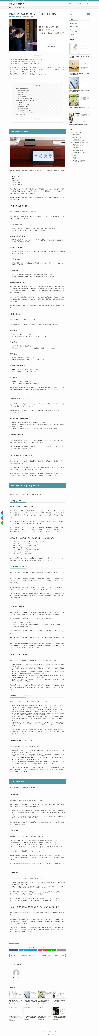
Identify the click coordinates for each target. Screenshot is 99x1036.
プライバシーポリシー (48, 1031)
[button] (13, 950)
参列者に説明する (22, 96)
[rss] (87, 0)
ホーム (41, 1031)
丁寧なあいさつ (21, 102)
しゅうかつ (16, 978)
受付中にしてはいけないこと (24, 110)
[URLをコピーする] (61, 950)
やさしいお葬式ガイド (17, 4)
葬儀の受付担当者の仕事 (22, 88)
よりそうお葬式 (74, 26)
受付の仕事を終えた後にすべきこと (26, 112)
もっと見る (37, 119)
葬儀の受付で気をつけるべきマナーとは (26, 100)
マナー (17, 16)
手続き (72, 34)
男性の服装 (20, 116)
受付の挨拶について (22, 92)
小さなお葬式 (74, 31)
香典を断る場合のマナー (23, 106)
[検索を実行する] (88, 14)
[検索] (89, 0)
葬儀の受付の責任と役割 (23, 90)
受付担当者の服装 (20, 114)
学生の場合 (74, 158)
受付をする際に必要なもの (24, 108)
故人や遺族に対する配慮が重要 (25, 98)
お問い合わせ (56, 1031)
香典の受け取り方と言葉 (23, 104)
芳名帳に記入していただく (24, 94)
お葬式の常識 (13, 16)
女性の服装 (74, 157)
